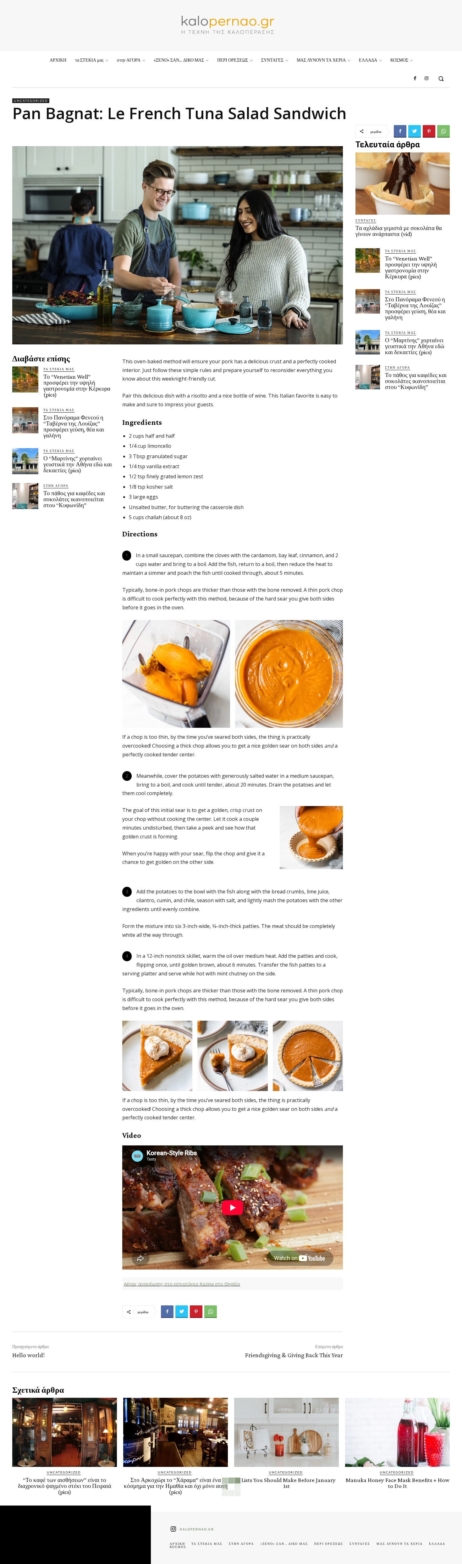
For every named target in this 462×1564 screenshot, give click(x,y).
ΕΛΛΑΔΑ (437, 1543)
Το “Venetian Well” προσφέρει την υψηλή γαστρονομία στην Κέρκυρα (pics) (76, 385)
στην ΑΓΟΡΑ (56, 485)
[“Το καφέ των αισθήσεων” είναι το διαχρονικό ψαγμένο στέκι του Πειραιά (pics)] (64, 1432)
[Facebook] (415, 78)
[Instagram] (426, 78)
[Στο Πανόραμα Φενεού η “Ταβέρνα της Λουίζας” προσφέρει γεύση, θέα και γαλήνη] (25, 420)
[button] (441, 78)
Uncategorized (31, 100)
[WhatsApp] (443, 131)
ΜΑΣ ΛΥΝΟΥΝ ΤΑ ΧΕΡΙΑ (400, 1543)
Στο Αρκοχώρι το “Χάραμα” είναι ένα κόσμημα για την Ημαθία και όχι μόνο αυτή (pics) (176, 1486)
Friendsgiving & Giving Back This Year (294, 1355)
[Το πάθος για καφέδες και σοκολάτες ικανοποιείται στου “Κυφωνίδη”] (25, 496)
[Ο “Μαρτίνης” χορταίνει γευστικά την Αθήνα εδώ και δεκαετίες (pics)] (25, 461)
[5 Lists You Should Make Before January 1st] (286, 1432)
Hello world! (28, 1355)
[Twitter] (414, 131)
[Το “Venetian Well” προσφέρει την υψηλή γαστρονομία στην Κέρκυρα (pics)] (25, 379)
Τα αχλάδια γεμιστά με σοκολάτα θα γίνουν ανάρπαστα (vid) (398, 231)
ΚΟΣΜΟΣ (178, 1547)
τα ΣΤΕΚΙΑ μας (58, 369)
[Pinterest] (429, 131)
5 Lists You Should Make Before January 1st (286, 1483)
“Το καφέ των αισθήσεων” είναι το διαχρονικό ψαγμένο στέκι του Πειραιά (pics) (64, 1486)
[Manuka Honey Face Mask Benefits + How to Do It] (397, 1432)
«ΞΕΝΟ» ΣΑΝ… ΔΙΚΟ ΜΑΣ (284, 1543)
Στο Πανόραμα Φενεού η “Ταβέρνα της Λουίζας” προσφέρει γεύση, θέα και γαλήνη (73, 426)
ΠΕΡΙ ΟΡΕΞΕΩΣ (328, 1543)
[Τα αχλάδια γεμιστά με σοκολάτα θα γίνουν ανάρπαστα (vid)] (402, 183)
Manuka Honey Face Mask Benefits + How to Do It (397, 1483)
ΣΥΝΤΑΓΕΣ (365, 220)
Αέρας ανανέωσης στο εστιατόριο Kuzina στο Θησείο (182, 1284)
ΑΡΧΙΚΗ (177, 1543)
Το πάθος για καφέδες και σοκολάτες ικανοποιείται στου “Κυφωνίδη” (74, 499)
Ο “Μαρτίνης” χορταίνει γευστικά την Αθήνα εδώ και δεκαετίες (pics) (77, 464)
